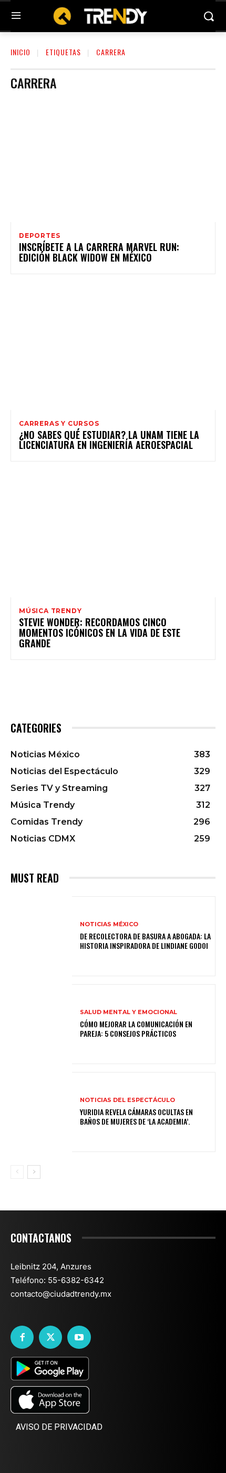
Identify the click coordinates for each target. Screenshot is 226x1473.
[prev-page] (17, 1172)
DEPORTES (39, 236)
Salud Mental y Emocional (128, 1012)
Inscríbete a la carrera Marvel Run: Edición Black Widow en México (99, 252)
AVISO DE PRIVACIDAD (59, 1427)
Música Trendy (50, 611)
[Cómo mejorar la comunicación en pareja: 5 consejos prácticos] (41, 1024)
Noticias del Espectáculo (127, 1100)
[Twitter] (50, 1337)
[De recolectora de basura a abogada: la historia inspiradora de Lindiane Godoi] (41, 936)
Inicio (20, 51)
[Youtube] (78, 1337)
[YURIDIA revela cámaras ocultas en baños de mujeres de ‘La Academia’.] (41, 1112)
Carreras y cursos (59, 423)
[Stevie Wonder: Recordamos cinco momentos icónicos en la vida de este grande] (113, 535)
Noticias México (109, 924)
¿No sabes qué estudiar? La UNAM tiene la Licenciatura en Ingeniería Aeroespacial (109, 440)
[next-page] (33, 1172)
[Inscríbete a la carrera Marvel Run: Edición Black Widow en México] (113, 160)
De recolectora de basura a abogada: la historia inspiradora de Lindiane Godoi (145, 940)
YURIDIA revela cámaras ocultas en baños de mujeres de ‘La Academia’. (136, 1116)
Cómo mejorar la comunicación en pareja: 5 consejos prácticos (136, 1028)
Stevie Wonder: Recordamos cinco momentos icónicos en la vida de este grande (99, 632)
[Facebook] (22, 1337)
